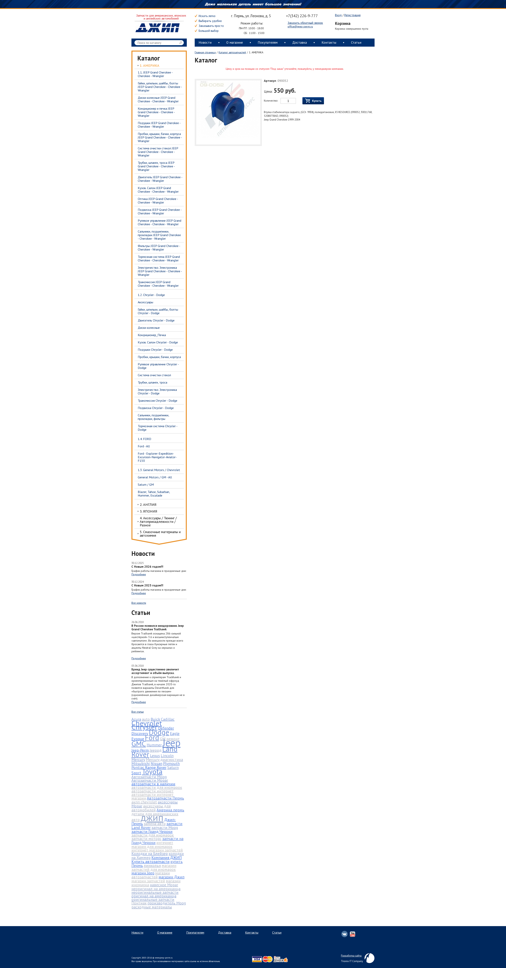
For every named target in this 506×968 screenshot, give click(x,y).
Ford (152, 737)
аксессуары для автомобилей (151, 807)
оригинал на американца (153, 895)
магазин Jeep (142, 873)
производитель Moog (166, 903)
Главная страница (205, 52)
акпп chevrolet (144, 802)
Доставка (299, 42)
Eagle (174, 733)
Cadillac (168, 719)
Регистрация (352, 15)
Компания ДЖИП (166, 857)
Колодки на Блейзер (149, 853)
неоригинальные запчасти (154, 892)
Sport (136, 772)
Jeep (171, 742)
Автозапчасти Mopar (149, 780)
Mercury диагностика (164, 759)
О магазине (234, 42)
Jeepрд (155, 750)
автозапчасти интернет (152, 791)
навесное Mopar (164, 884)
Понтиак (139, 903)
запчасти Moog (164, 827)
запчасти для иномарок (152, 835)
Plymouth (171, 763)
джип (152, 817)
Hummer (154, 744)
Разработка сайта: (351, 955)
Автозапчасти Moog (149, 776)
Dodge (159, 732)
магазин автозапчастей (150, 874)
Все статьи (137, 712)
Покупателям (268, 42)
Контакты (329, 42)
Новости (205, 42)
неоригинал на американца (155, 888)
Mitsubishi (140, 763)
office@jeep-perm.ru (300, 26)
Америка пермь (170, 809)
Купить (316, 101)
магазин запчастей (148, 880)
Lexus (155, 755)
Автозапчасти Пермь (165, 798)
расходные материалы (151, 907)
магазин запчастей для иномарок (153, 867)
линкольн (152, 865)
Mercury (138, 759)
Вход (338, 15)
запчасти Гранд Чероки (152, 831)
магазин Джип (171, 876)
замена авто (155, 823)
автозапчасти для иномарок (156, 787)
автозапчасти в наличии (153, 783)
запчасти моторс (146, 838)
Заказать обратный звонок (305, 23)
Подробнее (138, 574)
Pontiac (137, 767)
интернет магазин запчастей (157, 850)
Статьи (356, 42)
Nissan (156, 763)
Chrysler (144, 726)
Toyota (152, 771)
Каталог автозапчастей (232, 52)
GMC (138, 743)
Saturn (173, 767)
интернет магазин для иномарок (152, 844)
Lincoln (167, 755)
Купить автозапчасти (150, 861)
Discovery (139, 733)
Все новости (138, 603)
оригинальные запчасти (152, 899)
